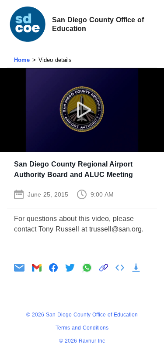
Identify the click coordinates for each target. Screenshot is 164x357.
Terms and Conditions (82, 328)
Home (22, 60)
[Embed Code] (119, 267)
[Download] (136, 267)
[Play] (82, 110)
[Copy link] (103, 267)
